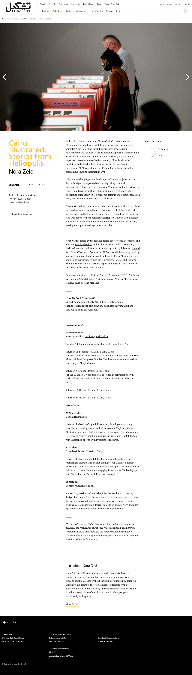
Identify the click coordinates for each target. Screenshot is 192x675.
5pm (114, 344)
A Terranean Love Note (108, 279)
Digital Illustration (76, 417)
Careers (99, 4)
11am (103, 352)
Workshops (81, 11)
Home (4, 18)
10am (95, 352)
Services (109, 11)
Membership (97, 11)
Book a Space (88, 4)
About (42, 4)
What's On (52, 4)
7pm (126, 344)
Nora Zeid (81, 149)
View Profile (72, 604)
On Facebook (163, 149)
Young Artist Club (112, 4)
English (162, 5)
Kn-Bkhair (134, 275)
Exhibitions (58, 11)
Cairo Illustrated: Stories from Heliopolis (35, 18)
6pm (120, 344)
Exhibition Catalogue (22, 214)
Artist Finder (63, 4)
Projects (69, 11)
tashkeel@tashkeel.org (79, 306)
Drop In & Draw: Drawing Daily (84, 451)
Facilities (46, 11)
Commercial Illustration (79, 486)
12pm (111, 352)
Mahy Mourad (121, 256)
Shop (118, 11)
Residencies (75, 4)
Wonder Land (73, 283)
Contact (178, 5)
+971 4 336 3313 (106, 642)
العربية (169, 5)
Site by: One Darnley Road (14, 664)
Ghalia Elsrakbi (83, 244)
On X (159, 155)
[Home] (18, 7)
